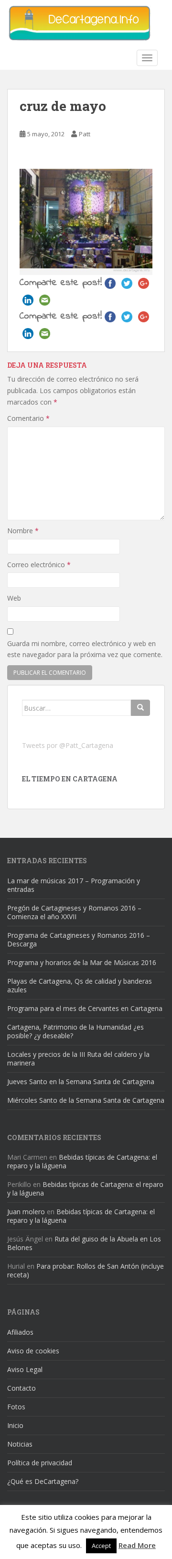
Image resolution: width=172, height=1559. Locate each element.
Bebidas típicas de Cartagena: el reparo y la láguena (82, 1161)
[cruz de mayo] (86, 221)
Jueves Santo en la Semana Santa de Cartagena (80, 1081)
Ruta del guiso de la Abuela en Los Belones (84, 1243)
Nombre (23, 530)
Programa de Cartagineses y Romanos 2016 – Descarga (78, 939)
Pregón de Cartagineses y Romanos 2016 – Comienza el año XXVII (74, 912)
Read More (137, 1545)
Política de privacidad (39, 1462)
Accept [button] (101, 1545)
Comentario (28, 418)
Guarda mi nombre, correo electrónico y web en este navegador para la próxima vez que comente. (84, 649)
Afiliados (20, 1332)
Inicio (15, 1425)
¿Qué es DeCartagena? (42, 1481)
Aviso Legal (25, 1369)
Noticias (19, 1444)
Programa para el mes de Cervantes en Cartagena (84, 1008)
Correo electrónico (39, 564)
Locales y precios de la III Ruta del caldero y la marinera (78, 1058)
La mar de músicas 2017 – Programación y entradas (73, 885)
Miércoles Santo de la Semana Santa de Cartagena (85, 1100)
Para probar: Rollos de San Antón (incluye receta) (85, 1270)
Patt (84, 134)
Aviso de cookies (33, 1350)
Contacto (21, 1388)
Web (14, 598)
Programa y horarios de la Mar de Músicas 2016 (81, 962)
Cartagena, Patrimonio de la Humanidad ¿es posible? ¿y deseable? (75, 1031)
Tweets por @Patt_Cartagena (67, 745)
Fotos (16, 1406)
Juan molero (26, 1211)
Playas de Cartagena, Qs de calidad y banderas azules (79, 985)
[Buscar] (140, 708)
